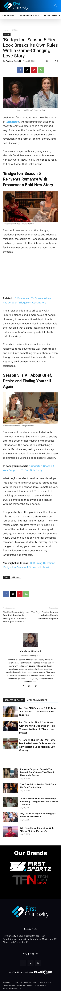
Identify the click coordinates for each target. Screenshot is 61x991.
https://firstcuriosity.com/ (31, 656)
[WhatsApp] (41, 70)
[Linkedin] (30, 963)
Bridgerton (16, 577)
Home (5, 30)
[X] (27, 70)
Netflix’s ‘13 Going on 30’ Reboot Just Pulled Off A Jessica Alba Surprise (38, 711)
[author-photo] (30, 647)
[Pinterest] (34, 70)
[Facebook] (20, 70)
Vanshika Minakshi (13, 61)
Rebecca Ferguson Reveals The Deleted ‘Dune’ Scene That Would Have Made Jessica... (37, 772)
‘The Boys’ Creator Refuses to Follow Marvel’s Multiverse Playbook (44, 615)
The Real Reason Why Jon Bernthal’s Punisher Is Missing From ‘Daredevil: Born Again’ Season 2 (16, 617)
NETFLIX (14, 30)
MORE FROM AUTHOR (37, 700)
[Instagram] (30, 686)
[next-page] (11, 715)
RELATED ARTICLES (14, 700)
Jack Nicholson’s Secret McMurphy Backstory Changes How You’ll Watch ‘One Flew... (39, 801)
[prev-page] (6, 715)
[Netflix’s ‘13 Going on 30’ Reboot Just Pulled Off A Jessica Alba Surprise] (10, 711)
